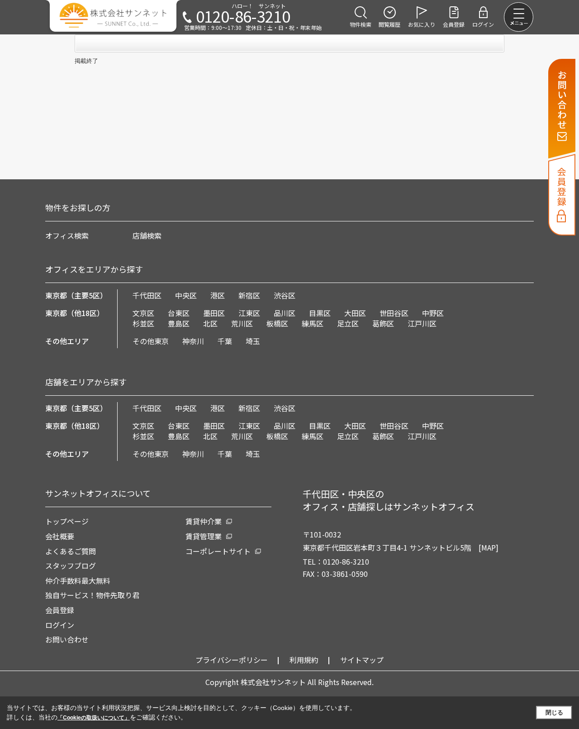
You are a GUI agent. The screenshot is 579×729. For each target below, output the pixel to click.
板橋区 (277, 323)
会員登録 (59, 609)
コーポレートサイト (218, 551)
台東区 (179, 312)
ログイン (59, 624)
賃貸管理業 (203, 536)
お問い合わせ (67, 639)
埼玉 (253, 341)
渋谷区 (284, 295)
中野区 (433, 312)
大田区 (355, 312)
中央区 (186, 295)
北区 (210, 323)
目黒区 (320, 312)
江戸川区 (422, 323)
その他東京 (151, 341)
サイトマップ (362, 659)
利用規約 (304, 659)
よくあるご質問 (70, 551)
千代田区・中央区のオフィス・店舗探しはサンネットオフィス (389, 500)
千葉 (225, 341)
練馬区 (312, 323)
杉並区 (143, 323)
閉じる (554, 712)
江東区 (249, 312)
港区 (217, 295)
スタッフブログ (70, 565)
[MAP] (488, 547)
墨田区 (214, 312)
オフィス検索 (67, 235)
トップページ (67, 521)
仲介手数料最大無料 (77, 580)
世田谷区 (394, 312)
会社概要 (59, 536)
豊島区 (179, 323)
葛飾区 (383, 323)
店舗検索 (147, 235)
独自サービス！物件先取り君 (92, 595)
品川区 (284, 312)
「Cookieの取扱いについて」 (93, 718)
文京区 (143, 312)
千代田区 (147, 295)
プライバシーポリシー (231, 659)
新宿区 (249, 295)
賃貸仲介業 (203, 521)
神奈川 (193, 341)
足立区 (348, 323)
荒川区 (242, 323)
